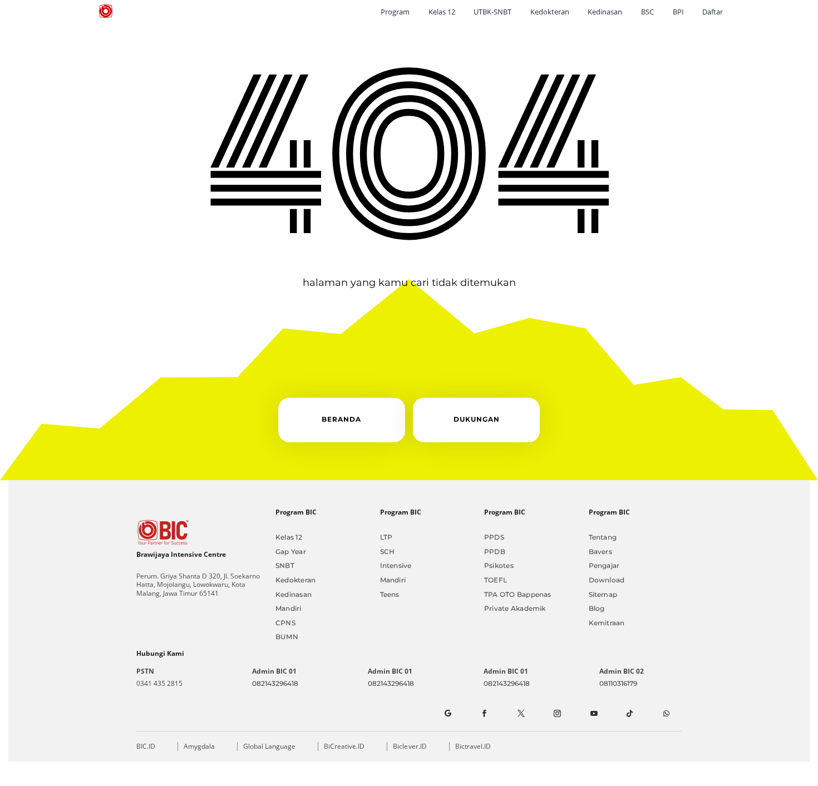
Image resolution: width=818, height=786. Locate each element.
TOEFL (495, 580)
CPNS (285, 623)
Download (607, 580)
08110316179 (618, 683)
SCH (387, 551)
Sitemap (603, 594)
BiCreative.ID (344, 746)
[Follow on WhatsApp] (666, 713)
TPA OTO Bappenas (517, 594)
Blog (597, 608)
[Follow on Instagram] (557, 713)
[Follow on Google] (447, 713)
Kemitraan (607, 623)
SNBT (284, 565)
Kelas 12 (288, 537)
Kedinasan (293, 594)
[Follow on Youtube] (593, 713)
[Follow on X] (520, 713)
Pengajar (604, 565)
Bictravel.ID (473, 746)
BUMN (286, 636)
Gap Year (290, 551)
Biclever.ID (409, 746)
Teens (390, 594)
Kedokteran (295, 580)
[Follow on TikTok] (630, 713)
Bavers (600, 551)
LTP (386, 537)
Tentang (603, 537)
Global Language (269, 746)
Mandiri (288, 608)
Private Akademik (515, 608)
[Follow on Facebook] (483, 713)
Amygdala (199, 746)
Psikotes (499, 565)
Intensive (396, 565)
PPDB (494, 551)
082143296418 (275, 683)
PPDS (494, 537)
